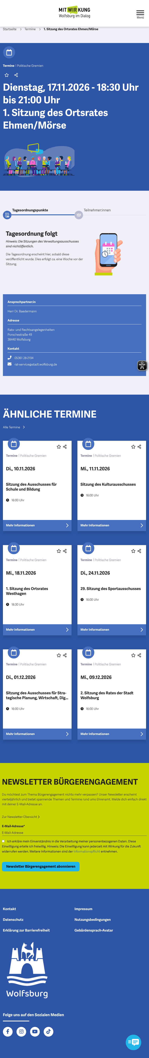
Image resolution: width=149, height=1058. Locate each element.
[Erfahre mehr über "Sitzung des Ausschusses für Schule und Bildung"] (37, 486)
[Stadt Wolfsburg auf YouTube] (35, 1032)
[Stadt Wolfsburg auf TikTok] (48, 1032)
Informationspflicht (87, 851)
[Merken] (6, 75)
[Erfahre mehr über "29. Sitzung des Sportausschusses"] (111, 590)
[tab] (38, 210)
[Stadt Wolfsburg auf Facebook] (8, 1032)
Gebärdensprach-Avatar (93, 930)
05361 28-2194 (24, 358)
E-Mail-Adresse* (13, 826)
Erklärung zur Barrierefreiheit (26, 930)
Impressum (83, 909)
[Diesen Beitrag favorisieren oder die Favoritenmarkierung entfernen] (59, 446)
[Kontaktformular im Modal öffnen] (133, 1042)
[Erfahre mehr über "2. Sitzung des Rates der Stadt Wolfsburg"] (111, 694)
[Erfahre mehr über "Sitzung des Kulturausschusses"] (111, 486)
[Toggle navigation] (140, 13)
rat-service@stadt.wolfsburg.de (36, 364)
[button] (15, 75)
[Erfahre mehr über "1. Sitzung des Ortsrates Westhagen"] (37, 590)
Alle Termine (11, 427)
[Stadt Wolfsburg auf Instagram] (21, 1032)
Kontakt (9, 909)
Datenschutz (13, 920)
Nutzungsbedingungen (92, 920)
